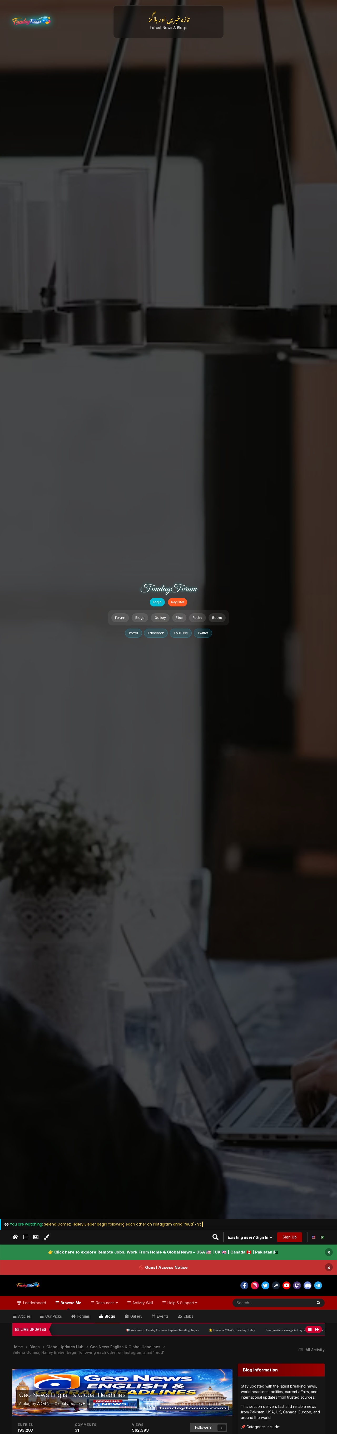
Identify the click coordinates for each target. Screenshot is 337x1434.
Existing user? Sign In (249, 1237)
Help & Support (180, 1302)
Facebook (156, 633)
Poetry (197, 617)
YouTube (181, 633)
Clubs (187, 1316)
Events (162, 1316)
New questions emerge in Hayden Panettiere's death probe (244, 1330)
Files (179, 617)
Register (177, 602)
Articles (24, 1316)
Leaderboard (34, 1302)
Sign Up (290, 1237)
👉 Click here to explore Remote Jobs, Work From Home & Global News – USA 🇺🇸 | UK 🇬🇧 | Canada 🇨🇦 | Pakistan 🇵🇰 (163, 1252)
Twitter (203, 633)
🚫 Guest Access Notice (163, 1267)
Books (217, 617)
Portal (133, 633)
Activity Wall (142, 1302)
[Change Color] (46, 1237)
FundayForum (168, 589)
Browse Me (70, 1302)
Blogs (140, 617)
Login (157, 602)
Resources (105, 1302)
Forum (120, 617)
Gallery (160, 617)
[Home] (15, 1237)
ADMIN (43, 1403)
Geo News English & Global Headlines (72, 1395)
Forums (83, 1316)
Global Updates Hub (72, 1403)
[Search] (319, 1303)
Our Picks (53, 1316)
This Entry (297, 1303)
